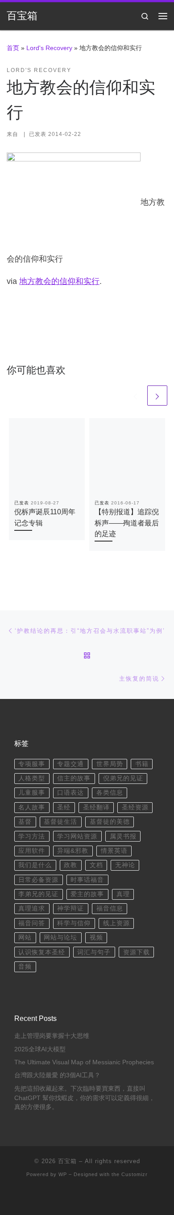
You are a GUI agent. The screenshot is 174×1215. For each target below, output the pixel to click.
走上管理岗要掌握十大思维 (51, 1036)
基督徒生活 (60, 821)
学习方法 (31, 836)
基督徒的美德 (110, 821)
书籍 (142, 764)
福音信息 (109, 908)
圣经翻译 (96, 807)
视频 (96, 937)
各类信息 (109, 792)
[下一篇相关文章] (157, 395)
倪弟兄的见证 (123, 778)
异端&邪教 (72, 850)
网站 (25, 937)
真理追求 (31, 908)
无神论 (125, 865)
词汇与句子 (94, 952)
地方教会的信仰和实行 (59, 281)
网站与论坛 (60, 937)
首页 (13, 47)
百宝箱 (67, 1161)
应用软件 (31, 850)
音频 (25, 966)
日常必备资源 (38, 879)
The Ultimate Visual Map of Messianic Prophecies (84, 1062)
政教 (70, 865)
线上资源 (116, 923)
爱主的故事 (87, 894)
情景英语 (114, 850)
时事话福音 (87, 879)
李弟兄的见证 (38, 894)
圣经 (63, 807)
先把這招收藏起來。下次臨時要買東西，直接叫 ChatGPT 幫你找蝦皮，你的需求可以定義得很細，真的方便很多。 (84, 1098)
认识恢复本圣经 (41, 952)
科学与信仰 (74, 923)
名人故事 (31, 807)
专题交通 (70, 764)
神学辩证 (70, 908)
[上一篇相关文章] (135, 395)
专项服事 (31, 764)
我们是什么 (35, 865)
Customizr (134, 1174)
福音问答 (31, 923)
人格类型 (31, 778)
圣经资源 (135, 807)
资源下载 (136, 952)
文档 (96, 865)
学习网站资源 (77, 836)
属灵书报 (123, 836)
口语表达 (70, 792)
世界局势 (109, 764)
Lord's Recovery (49, 47)
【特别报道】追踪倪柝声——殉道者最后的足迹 (127, 523)
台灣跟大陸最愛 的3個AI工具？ (57, 1075)
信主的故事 (74, 778)
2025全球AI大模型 (40, 1049)
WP (62, 1174)
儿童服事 (31, 792)
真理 (123, 894)
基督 (25, 821)
